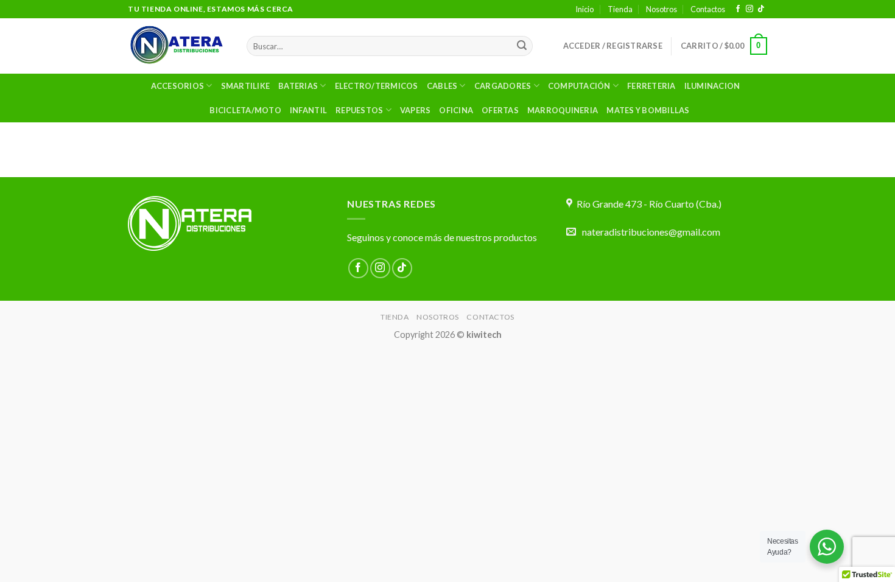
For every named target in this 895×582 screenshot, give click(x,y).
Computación (579, 86)
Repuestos (359, 110)
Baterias (298, 86)
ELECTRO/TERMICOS (376, 86)
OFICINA (456, 110)
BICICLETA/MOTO (245, 110)
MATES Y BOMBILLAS (647, 110)
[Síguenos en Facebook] (738, 9)
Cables (442, 86)
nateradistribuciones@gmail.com (651, 231)
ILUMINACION (712, 86)
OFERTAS (500, 110)
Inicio (584, 9)
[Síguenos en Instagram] (749, 9)
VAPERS (415, 110)
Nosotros (661, 9)
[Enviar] (521, 46)
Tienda (620, 9)
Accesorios (178, 86)
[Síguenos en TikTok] (761, 9)
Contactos (707, 9)
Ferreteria (651, 86)
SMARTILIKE (245, 86)
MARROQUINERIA (562, 110)
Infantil (308, 110)
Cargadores (503, 86)
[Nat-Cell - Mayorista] (178, 46)
